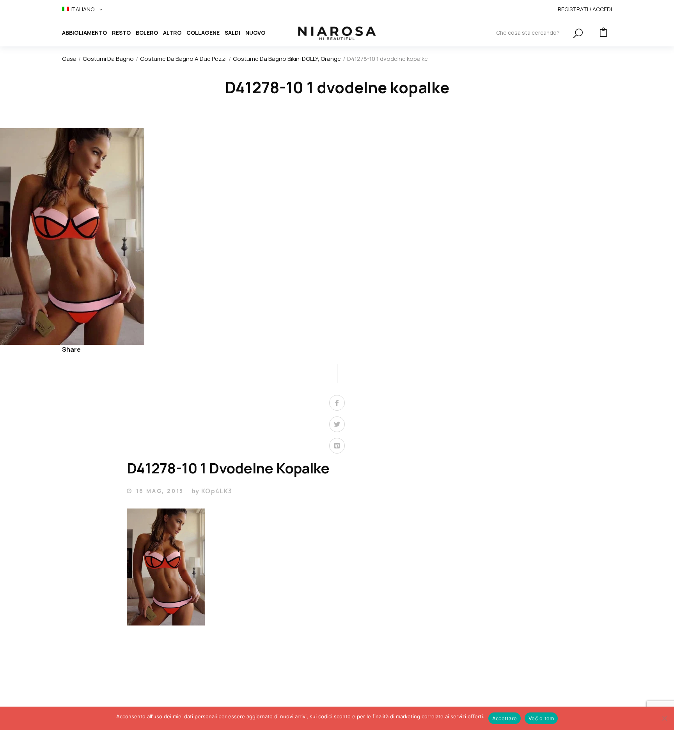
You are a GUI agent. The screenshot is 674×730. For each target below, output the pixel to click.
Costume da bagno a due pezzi (183, 59)
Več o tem (541, 718)
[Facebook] (337, 403)
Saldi (232, 32)
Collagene (203, 32)
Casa (69, 59)
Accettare (504, 718)
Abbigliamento (84, 32)
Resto (121, 32)
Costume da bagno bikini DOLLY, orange (287, 59)
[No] (664, 718)
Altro (172, 32)
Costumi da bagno (108, 59)
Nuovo (255, 32)
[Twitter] (337, 424)
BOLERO (147, 32)
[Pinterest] (337, 446)
